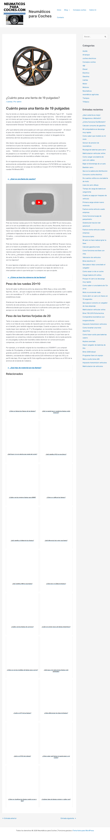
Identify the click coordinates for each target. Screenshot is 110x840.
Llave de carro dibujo (91, 185)
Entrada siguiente (68, 818)
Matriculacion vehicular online (94, 153)
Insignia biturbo (88, 320)
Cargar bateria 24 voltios (92, 275)
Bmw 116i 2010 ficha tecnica (93, 313)
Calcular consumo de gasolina (94, 126)
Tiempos (86, 98)
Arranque (86, 55)
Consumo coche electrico (92, 175)
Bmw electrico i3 (89, 261)
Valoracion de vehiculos (92, 257)
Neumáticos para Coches (40, 13)
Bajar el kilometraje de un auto (94, 164)
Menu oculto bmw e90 (91, 359)
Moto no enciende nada (91, 292)
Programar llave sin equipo (93, 355)
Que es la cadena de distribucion (95, 171)
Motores (86, 87)
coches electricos (89, 58)
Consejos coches (79, 10)
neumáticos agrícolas (91, 94)
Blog (66, 10)
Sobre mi (92, 10)
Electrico (86, 73)
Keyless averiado (89, 341)
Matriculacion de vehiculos (93, 366)
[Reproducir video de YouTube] (39, 202)
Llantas (9, 102)
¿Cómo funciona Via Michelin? (94, 122)
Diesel (85, 69)
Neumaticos (87, 91)
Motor (85, 84)
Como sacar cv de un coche (93, 271)
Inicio (59, 10)
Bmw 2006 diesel (89, 352)
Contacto (60, 17)
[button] (69, 10)
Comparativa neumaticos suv (94, 317)
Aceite (85, 51)
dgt (84, 66)
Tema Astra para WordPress (83, 830)
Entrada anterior (9, 818)
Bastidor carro (88, 167)
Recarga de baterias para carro (94, 150)
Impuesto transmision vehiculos (95, 324)
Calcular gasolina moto (91, 247)
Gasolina (86, 76)
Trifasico (86, 102)
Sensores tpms (88, 236)
